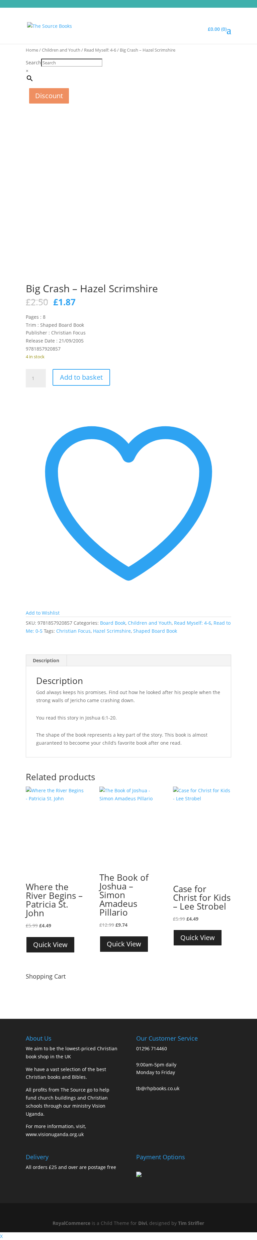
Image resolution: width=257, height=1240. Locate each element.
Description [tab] (46, 660)
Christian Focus (73, 631)
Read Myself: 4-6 (100, 50)
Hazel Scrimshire (112, 631)
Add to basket (81, 377)
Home (32, 50)
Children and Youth (61, 50)
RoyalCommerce (71, 1223)
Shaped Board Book (155, 631)
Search (33, 62)
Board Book (112, 623)
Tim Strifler (191, 1223)
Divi (142, 1223)
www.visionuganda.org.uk (55, 1134)
